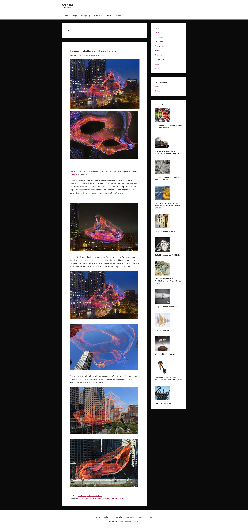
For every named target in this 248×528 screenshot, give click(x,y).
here (86, 379)
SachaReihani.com (127, 521)
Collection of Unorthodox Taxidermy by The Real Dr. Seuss (168, 378)
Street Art (158, 55)
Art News (68, 4)
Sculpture (99, 496)
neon (113, 498)
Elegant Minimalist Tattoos (166, 306)
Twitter (136, 521)
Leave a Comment (99, 55)
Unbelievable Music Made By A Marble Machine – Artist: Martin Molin (168, 280)
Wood (157, 68)
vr (124, 498)
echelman (98, 498)
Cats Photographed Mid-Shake (167, 255)
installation (106, 498)
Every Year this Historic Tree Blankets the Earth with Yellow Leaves (167, 205)
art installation (112, 171)
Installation (82, 496)
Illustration (159, 37)
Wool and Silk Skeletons (165, 354)
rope (116, 498)
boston (92, 498)
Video (157, 64)
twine (121, 498)
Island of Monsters (162, 330)
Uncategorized (160, 59)
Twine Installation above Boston (94, 51)
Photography (91, 496)
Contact (157, 91)
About (157, 86)
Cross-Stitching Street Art (165, 231)
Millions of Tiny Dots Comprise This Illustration (167, 178)
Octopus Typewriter (163, 403)
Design (157, 33)
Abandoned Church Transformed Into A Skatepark (168, 126)
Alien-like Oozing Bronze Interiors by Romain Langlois (167, 152)
